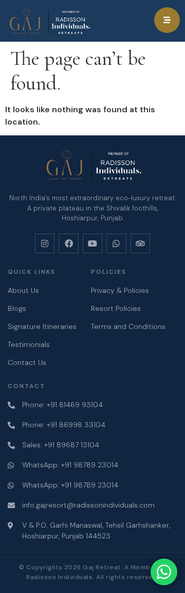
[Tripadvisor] (140, 243)
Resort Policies (116, 308)
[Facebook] (68, 243)
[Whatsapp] (116, 243)
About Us (23, 290)
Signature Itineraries (42, 326)
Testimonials (29, 344)
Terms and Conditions (128, 326)
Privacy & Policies (120, 290)
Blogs (17, 308)
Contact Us (27, 362)
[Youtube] (92, 243)
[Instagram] (44, 243)
